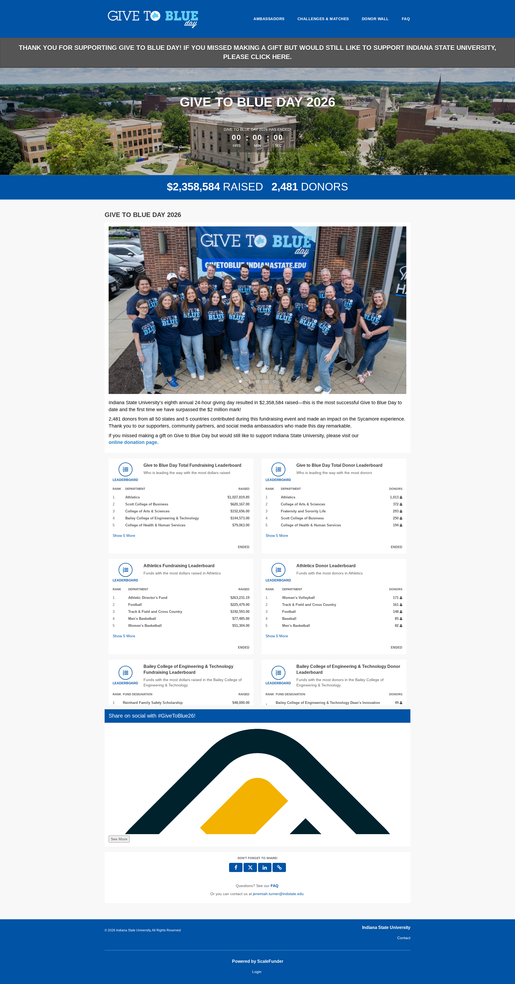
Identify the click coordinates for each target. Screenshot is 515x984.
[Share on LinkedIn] (264, 867)
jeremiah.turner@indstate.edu (278, 894)
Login (257, 971)
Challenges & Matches (323, 19)
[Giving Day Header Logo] (165, 18)
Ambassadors (269, 19)
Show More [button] (124, 535)
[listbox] (257, 310)
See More (119, 839)
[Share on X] (250, 867)
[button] (131, 310)
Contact (403, 938)
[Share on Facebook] (235, 867)
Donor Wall (375, 19)
